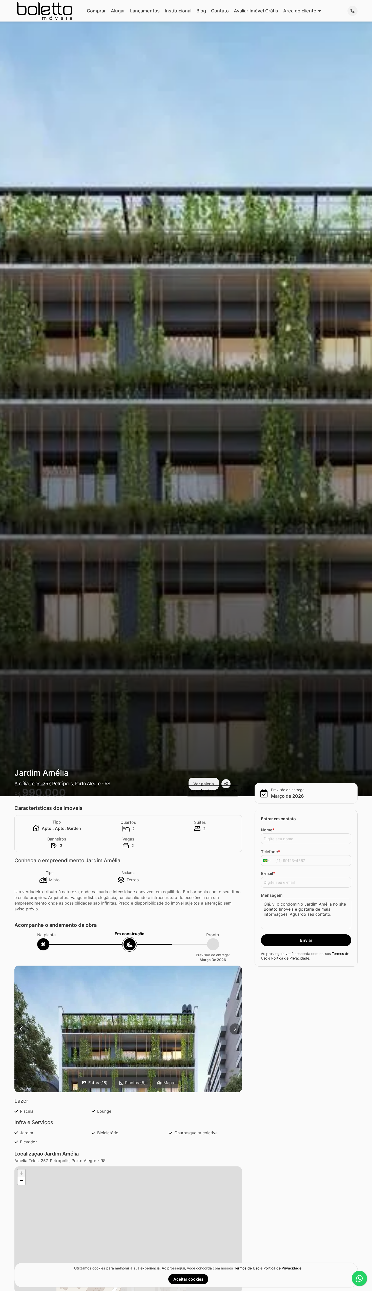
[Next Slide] (235, 1028)
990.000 (44, 792)
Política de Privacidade (290, 958)
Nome (268, 829)
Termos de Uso (246, 1268)
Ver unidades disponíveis (212, 790)
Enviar (306, 940)
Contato (220, 10)
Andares (128, 872)
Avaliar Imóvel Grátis (256, 10)
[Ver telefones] (352, 11)
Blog (201, 10)
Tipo (49, 872)
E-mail (268, 873)
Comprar (96, 10)
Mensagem (271, 895)
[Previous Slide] (21, 1028)
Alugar (118, 10)
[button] (21, 1173)
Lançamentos (145, 10)
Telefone (270, 851)
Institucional (178, 10)
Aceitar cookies (188, 1279)
